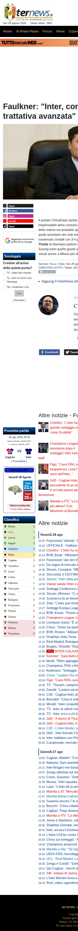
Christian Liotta (50, 267)
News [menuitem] (60, 31)
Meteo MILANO (19, 470)
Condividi (51, 352)
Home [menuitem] (7, 31)
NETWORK (68, 907)
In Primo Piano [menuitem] (27, 31)
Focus (53, 263)
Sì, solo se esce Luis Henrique (19, 279)
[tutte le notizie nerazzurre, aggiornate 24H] (28, 12)
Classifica (11, 519)
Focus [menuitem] (47, 31)
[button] (19, 293)
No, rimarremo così (18, 286)
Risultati (19, 300)
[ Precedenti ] (19, 461)
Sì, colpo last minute (19, 272)
